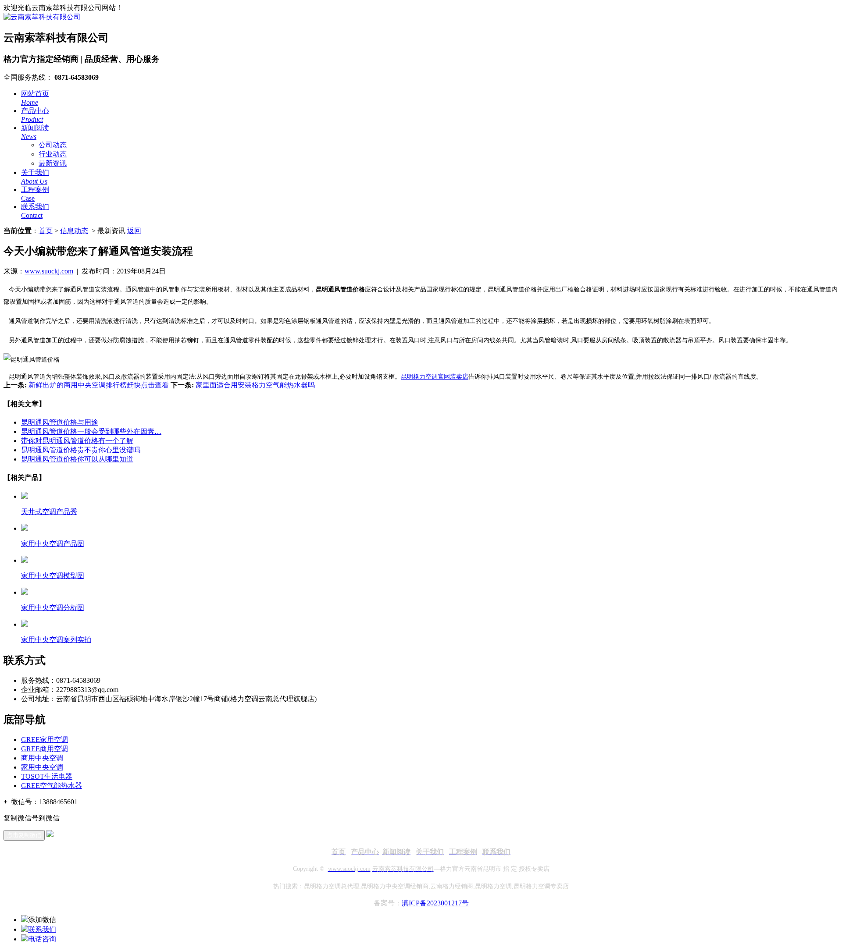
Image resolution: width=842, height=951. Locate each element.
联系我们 (42, 929)
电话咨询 (42, 939)
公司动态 (53, 145)
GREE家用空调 (44, 739)
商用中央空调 (42, 758)
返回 (134, 230)
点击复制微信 (24, 835)
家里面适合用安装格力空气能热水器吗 (254, 385)
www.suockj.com (49, 271)
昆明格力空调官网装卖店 (434, 376)
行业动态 (53, 154)
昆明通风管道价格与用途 (59, 422)
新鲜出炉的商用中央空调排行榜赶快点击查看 (98, 385)
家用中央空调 (42, 767)
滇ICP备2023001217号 (435, 903)
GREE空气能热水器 (51, 785)
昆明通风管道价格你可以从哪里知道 (77, 459)
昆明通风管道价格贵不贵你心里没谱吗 (80, 450)
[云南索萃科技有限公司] (42, 17)
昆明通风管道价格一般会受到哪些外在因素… (91, 431)
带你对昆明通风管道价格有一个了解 (77, 440)
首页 (46, 230)
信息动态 (74, 230)
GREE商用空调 (44, 748)
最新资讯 (53, 163)
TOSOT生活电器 (46, 776)
